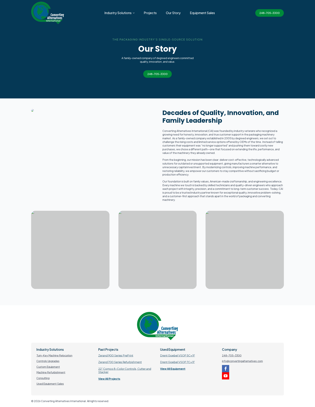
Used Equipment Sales (50, 383)
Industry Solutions (118, 13)
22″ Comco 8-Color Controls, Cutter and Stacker (124, 370)
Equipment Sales (202, 13)
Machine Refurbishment (50, 372)
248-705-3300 (232, 355)
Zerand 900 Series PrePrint (115, 355)
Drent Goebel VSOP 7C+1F (177, 362)
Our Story (173, 13)
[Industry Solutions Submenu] (134, 13)
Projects (150, 13)
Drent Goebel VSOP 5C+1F (177, 355)
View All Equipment (172, 368)
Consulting (43, 378)
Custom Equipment (48, 366)
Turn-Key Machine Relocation (54, 355)
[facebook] (225, 368)
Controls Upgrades (47, 361)
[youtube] (225, 375)
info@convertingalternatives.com (242, 361)
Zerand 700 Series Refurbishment (120, 362)
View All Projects (109, 378)
